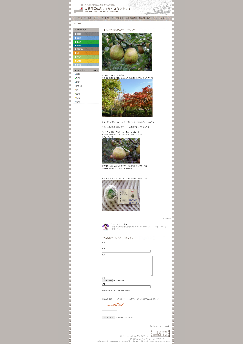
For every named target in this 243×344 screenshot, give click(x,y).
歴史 (78, 82)
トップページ (80, 18)
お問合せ (78, 23)
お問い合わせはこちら (159, 326)
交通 (78, 102)
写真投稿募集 (131, 18)
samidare (167, 341)
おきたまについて (95, 18)
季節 (78, 74)
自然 (78, 78)
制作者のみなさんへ (148, 18)
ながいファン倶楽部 (119, 224)
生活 (78, 94)
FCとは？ (109, 18)
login (152, 341)
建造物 (79, 86)
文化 (78, 98)
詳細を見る (116, 229)
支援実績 (120, 18)
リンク (161, 18)
